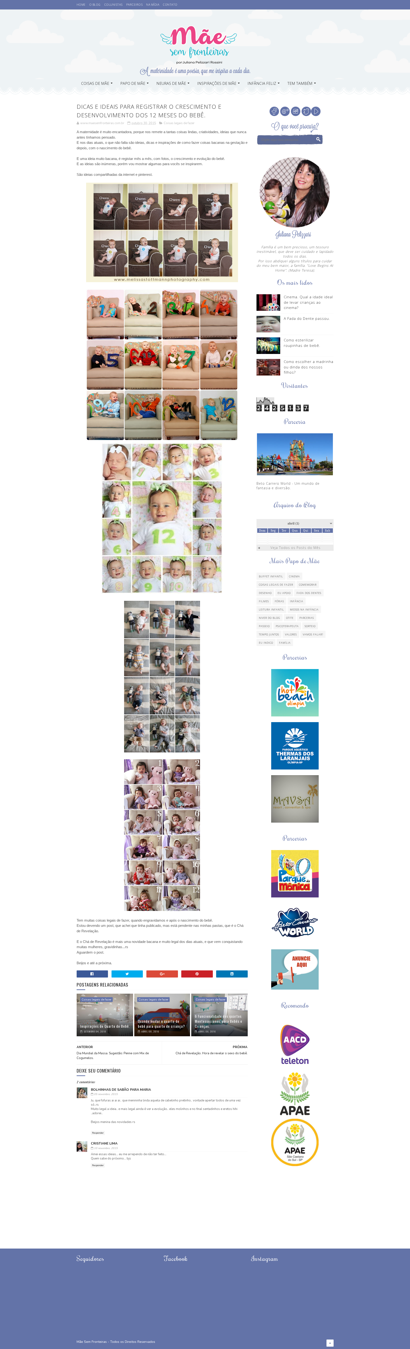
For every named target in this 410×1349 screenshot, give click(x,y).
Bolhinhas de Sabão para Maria (121, 1089)
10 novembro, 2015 (106, 1148)
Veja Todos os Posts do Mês (295, 547)
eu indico (266, 642)
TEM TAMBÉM (299, 83)
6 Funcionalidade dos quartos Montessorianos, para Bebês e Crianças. (218, 1021)
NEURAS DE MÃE (171, 83)
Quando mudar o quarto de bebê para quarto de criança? (161, 1024)
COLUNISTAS (113, 5)
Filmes (264, 601)
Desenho (265, 593)
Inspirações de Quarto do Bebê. (105, 1026)
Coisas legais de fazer (179, 123)
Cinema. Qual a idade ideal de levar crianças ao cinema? (308, 302)
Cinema (294, 576)
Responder (98, 1133)
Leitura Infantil (271, 609)
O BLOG (95, 5)
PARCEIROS (134, 5)
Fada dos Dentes (309, 593)
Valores (291, 634)
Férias (279, 601)
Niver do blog (269, 618)
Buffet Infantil (271, 576)
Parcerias (306, 618)
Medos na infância (304, 609)
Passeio (264, 626)
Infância (296, 601)
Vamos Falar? (313, 634)
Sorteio (310, 626)
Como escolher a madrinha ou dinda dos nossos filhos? (308, 367)
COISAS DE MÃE (95, 83)
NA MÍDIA (152, 5)
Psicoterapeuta (287, 626)
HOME (81, 5)
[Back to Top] (330, 1343)
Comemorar (308, 584)
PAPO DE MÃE (132, 83)
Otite (290, 618)
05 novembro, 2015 (106, 1094)
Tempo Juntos (269, 634)
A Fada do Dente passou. (307, 318)
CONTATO (170, 5)
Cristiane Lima (104, 1143)
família (285, 642)
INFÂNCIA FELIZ (261, 83)
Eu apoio (284, 593)
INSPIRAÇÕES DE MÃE (216, 83)
